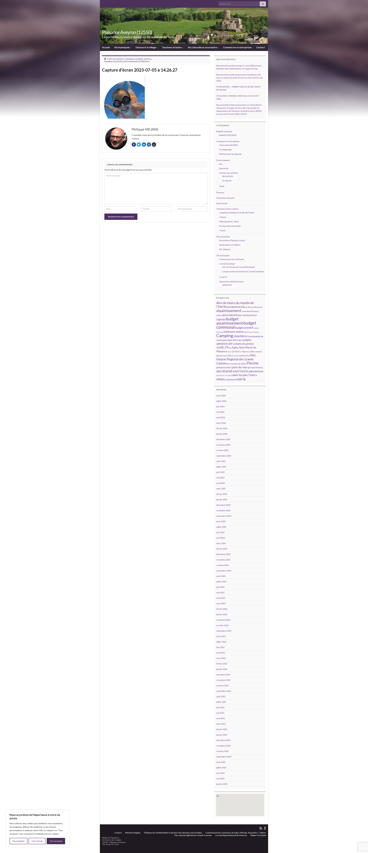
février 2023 (221, 609)
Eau (221, 164)
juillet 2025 (221, 466)
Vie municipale (122, 47)
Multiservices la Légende (230, 154)
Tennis (222, 230)
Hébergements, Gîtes (229, 221)
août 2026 (221, 395)
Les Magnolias (225, 149)
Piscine (252, 363)
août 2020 (221, 762)
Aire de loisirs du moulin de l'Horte (235, 305)
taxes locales (239, 375)
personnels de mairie (236, 363)
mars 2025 (221, 488)
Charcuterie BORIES (228, 145)
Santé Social (221, 203)
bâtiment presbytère (251, 332)
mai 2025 (220, 477)
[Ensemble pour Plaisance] (265, 828)
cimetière (240, 336)
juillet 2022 (221, 642)
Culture (222, 217)
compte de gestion (243, 343)
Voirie (221, 186)
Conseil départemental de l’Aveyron (231, 835)
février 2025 (221, 494)
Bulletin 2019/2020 (227, 135)
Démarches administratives (231, 281)
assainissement (228, 310)
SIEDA (244, 371)
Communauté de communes (231, 259)
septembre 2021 (223, 691)
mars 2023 (221, 603)
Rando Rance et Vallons (229, 245)
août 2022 (221, 636)
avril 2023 (220, 598)
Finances (220, 192)
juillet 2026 (221, 401)
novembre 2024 (223, 510)
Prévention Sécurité (225, 198)
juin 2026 (220, 406)
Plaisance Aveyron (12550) (127, 32)
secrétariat (224, 371)
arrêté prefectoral (253, 307)
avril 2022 (220, 652)
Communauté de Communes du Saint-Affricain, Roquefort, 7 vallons (235, 832)
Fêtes (229, 352)
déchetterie (227, 176)
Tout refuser (37, 841)
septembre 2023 (223, 570)
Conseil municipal (227, 263)
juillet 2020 (221, 767)
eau (229, 348)
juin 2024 (220, 532)
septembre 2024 (223, 516)
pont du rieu (239, 367)
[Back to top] (361, 835)
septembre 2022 (223, 631)
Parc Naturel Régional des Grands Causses (236, 359)
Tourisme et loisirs (172, 47)
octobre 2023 (222, 565)
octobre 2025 (222, 450)
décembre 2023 (223, 554)
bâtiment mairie (234, 331)
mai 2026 (220, 412)
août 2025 (221, 461)
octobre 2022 (222, 625)
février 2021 (221, 729)
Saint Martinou (257, 368)
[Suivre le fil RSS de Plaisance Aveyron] (260, 828)
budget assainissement (229, 320)
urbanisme (231, 379)
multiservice (244, 355)
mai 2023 (220, 592)
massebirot (228, 355)
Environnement (223, 160)
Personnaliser (18, 841)
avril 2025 (220, 483)
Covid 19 (223, 277)
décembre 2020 (223, 740)
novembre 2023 (223, 559)
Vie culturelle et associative (202, 47)
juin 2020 (220, 773)
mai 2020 (220, 778)
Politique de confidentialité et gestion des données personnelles (173, 832)
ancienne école (236, 306)
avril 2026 (220, 417)
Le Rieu (251, 351)
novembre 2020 (223, 745)
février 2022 (221, 663)
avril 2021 (220, 718)
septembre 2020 (223, 756)
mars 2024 (221, 543)
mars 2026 (221, 423)
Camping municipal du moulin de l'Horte (236, 212)
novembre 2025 (223, 445)
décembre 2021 (223, 674)
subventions (255, 371)
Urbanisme (227, 285)
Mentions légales (133, 832)
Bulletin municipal (224, 131)
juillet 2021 (221, 702)
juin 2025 (220, 472)
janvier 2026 (221, 434)
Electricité (223, 168)
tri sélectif (226, 180)
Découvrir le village (146, 47)
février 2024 (221, 549)
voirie (241, 379)
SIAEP (236, 371)
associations (230, 315)
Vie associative (223, 236)
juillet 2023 (221, 581)
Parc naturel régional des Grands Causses (193, 835)
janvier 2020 (221, 784)
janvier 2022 (221, 669)
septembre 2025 (223, 456)
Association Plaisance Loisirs (232, 240)
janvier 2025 (221, 499)
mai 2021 (220, 713)
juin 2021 (220, 707)
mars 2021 (221, 724)
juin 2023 (220, 587)
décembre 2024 (223, 505)
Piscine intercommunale (230, 226)
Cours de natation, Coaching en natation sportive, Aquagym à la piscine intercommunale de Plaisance (128, 60)
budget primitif (244, 327)
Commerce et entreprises (227, 141)
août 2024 (221, 521)
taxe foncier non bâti (223, 375)
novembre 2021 (223, 680)
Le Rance (244, 351)
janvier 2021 (221, 735)
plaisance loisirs (224, 367)
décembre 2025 (223, 439)
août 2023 (221, 576)
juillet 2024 (221, 527)
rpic (249, 367)
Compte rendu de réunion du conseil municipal (242, 271)
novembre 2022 (223, 620)
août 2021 (221, 696)
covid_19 (222, 347)
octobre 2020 (222, 751)
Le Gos (235, 351)
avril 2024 (220, 538)
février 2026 (221, 428)
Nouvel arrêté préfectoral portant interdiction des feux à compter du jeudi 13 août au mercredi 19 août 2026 (239, 77)
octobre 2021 (222, 685)
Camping (224, 335)
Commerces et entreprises (237, 47)
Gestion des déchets (228, 173)
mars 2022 (221, 658)
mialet (236, 356)
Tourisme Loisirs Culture (227, 209)
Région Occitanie (258, 835)
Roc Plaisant (224, 249)
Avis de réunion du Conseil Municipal (238, 267)
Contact (260, 47)
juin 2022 (220, 647)
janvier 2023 (221, 614)
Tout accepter (55, 841)
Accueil (106, 47)
